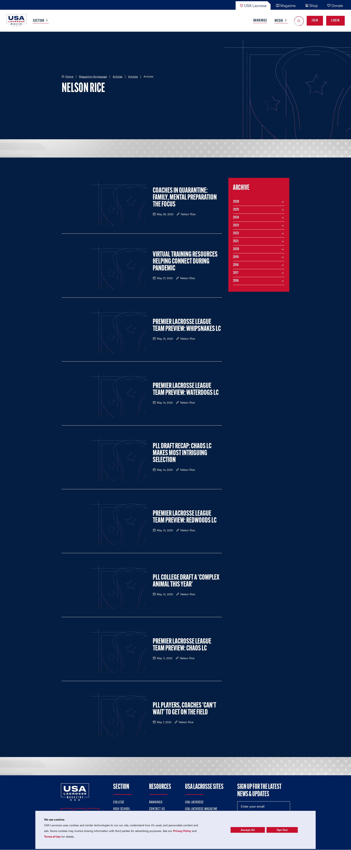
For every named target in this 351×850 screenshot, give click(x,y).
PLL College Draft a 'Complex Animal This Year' (186, 581)
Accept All (248, 830)
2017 (235, 273)
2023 (236, 225)
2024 (236, 217)
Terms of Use (52, 836)
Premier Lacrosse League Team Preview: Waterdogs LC (186, 389)
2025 (236, 210)
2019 (236, 257)
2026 (236, 202)
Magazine (288, 5)
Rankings (260, 21)
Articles (117, 76)
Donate (337, 5)
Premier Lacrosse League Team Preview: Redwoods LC (185, 517)
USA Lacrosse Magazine (201, 809)
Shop (313, 5)
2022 (236, 233)
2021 (235, 241)
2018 (236, 265)
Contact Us (157, 809)
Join (315, 21)
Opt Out (282, 830)
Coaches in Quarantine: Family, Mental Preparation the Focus (185, 197)
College (118, 802)
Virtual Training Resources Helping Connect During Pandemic (185, 261)
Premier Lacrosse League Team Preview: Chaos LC (182, 645)
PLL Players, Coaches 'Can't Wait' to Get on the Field (184, 709)
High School (121, 809)
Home (69, 76)
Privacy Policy (182, 831)
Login (335, 21)
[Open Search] (298, 20)
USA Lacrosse (255, 5)
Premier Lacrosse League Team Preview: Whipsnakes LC (187, 326)
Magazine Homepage (93, 76)
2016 (236, 281)
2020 (236, 249)
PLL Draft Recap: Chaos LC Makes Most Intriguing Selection (182, 453)
